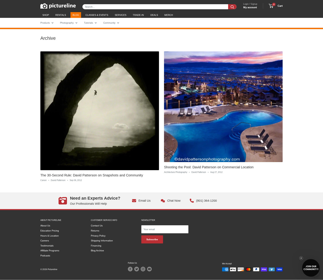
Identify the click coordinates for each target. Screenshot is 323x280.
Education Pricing (49, 230)
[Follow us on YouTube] (149, 269)
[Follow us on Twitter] (136, 269)
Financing (96, 245)
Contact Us (97, 225)
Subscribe (152, 239)
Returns (95, 230)
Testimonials (46, 245)
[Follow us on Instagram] (143, 269)
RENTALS (60, 15)
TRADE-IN (138, 15)
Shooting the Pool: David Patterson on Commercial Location (209, 167)
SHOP (45, 15)
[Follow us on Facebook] (130, 269)
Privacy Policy (98, 235)
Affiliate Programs (49, 250)
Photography (67, 22)
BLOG (76, 15)
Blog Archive (97, 250)
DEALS (154, 15)
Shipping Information (102, 240)
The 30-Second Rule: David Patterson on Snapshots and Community (91, 175)
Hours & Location (49, 235)
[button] (311, 268)
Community (109, 22)
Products (45, 22)
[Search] (232, 6)
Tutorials (88, 22)
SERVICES (120, 15)
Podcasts (45, 255)
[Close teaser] (301, 258)
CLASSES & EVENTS (96, 15)
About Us (45, 225)
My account (250, 7)
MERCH (168, 15)
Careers (44, 240)
